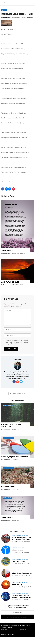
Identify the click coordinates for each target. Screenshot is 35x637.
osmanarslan (6, 17)
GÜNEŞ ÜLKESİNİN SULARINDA (22, 573)
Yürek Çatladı (6, 250)
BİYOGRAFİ (11, 627)
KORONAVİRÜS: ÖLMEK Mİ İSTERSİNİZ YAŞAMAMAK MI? (21, 596)
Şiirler (4, 10)
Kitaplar (7, 632)
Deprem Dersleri (8, 487)
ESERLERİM (4, 630)
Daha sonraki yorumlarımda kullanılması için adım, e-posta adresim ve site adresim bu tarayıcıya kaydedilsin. (17, 342)
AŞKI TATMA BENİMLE (10, 282)
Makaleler (11, 405)
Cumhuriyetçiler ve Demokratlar (14, 457)
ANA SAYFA (4, 627)
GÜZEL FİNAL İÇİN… (18, 585)
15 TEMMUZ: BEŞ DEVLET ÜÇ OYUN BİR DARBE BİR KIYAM (21, 538)
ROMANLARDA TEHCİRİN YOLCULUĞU (11, 426)
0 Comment (30, 17)
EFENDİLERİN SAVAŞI (18, 561)
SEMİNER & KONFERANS (7, 634)
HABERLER (23, 630)
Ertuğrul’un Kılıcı (17, 550)
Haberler (19, 535)
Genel (5, 405)
